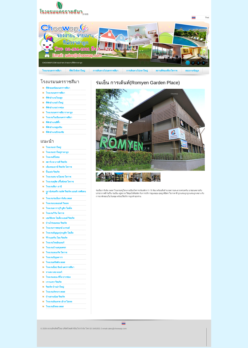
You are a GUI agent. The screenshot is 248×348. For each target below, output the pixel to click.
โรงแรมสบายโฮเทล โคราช (58, 177)
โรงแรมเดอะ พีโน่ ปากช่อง (58, 277)
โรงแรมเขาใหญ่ (53, 147)
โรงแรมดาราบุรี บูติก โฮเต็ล (59, 208)
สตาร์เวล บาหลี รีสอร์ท (56, 162)
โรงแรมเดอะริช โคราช (56, 253)
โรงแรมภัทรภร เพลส (55, 292)
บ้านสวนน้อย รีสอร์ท (55, 297)
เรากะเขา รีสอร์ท (54, 282)
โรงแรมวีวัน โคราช (55, 213)
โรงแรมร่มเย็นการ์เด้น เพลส (59, 198)
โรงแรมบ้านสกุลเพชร (56, 248)
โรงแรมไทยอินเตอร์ (55, 243)
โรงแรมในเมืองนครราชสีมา (59, 117)
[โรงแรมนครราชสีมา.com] (64, 14)
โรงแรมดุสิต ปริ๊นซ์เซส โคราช (60, 182)
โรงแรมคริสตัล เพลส (55, 262)
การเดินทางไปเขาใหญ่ (137, 70)
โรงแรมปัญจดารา (54, 257)
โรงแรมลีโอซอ (53, 157)
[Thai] (123, 324)
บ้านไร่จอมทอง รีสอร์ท (56, 223)
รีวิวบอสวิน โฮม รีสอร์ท (56, 238)
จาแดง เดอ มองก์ (54, 272)
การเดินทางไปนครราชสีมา (106, 70)
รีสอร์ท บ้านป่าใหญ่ (55, 287)
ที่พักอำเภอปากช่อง (55, 108)
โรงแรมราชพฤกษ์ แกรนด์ (58, 228)
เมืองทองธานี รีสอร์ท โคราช (59, 167)
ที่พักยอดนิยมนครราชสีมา (58, 88)
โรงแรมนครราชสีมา (52, 70)
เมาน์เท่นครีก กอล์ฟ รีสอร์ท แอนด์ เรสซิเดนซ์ (66, 193)
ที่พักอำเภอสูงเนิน (54, 127)
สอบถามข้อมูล (192, 70)
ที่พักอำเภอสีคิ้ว (53, 122)
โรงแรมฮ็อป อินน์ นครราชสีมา (60, 267)
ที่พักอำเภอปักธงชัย (55, 132)
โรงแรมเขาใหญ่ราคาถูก (57, 152)
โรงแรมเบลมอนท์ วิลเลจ (57, 203)
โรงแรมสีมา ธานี (54, 187)
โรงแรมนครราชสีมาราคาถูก (59, 113)
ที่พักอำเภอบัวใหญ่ (54, 103)
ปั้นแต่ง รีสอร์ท (53, 172)
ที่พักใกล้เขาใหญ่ (77, 70)
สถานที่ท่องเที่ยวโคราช (167, 70)
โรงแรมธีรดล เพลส (55, 307)
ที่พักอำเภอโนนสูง (54, 98)
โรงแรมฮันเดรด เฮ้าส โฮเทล (59, 302)
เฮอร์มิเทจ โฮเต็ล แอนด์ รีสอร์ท (60, 218)
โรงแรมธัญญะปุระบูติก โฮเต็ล (59, 233)
